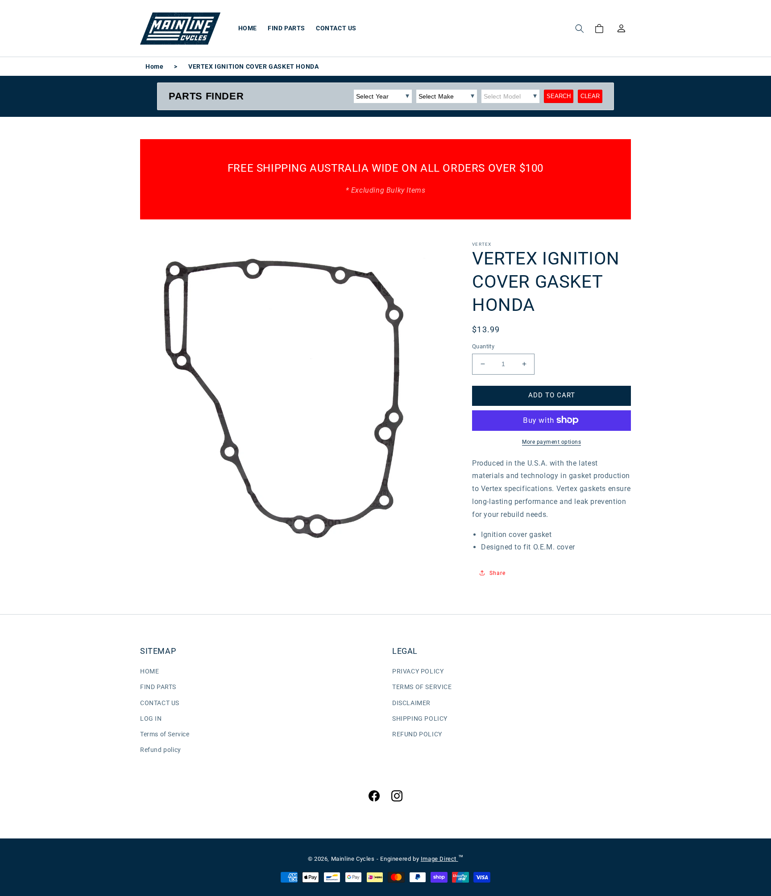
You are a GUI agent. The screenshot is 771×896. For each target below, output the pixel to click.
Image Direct (439, 858)
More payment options (551, 441)
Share (497, 573)
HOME (149, 671)
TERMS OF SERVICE (422, 686)
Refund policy (160, 749)
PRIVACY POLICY (418, 671)
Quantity (483, 346)
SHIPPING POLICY (420, 718)
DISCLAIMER (411, 702)
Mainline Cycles (353, 858)
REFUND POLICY (417, 734)
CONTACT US (159, 702)
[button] (579, 28)
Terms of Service (165, 734)
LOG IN (151, 718)
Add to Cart (551, 395)
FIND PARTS (158, 686)
